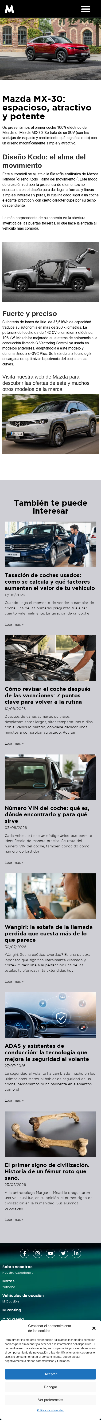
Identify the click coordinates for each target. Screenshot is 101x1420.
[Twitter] (63, 1253)
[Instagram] (37, 1253)
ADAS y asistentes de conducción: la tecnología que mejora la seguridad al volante (47, 1052)
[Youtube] (50, 1253)
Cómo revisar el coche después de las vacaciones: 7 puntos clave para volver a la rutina (48, 695)
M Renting (11, 1310)
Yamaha (8, 1287)
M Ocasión (10, 1301)
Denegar (50, 1387)
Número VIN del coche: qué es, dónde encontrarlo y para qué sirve (47, 814)
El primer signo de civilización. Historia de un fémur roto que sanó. (47, 1171)
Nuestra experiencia (18, 1272)
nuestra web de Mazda (42, 377)
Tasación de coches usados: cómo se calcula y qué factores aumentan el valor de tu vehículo (50, 581)
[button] (94, 1328)
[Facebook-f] (24, 1253)
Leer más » (14, 624)
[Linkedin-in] (76, 1253)
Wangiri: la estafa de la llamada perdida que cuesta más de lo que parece (49, 933)
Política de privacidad (50, 1410)
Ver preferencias (50, 1400)
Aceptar (51, 1374)
